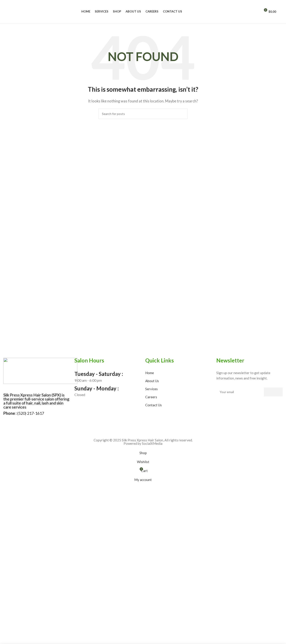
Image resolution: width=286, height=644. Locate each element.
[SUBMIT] (273, 392)
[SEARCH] (182, 114)
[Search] (255, 11)
